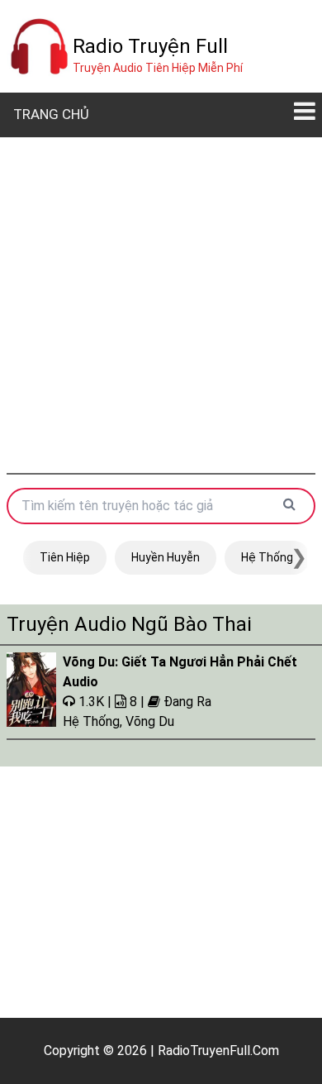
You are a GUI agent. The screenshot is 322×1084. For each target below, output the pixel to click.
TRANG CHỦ (51, 114)
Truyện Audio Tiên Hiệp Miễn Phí (158, 67)
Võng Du (149, 721)
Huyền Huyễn (165, 557)
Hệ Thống (267, 557)
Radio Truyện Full (150, 46)
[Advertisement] (161, 305)
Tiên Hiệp (65, 557)
